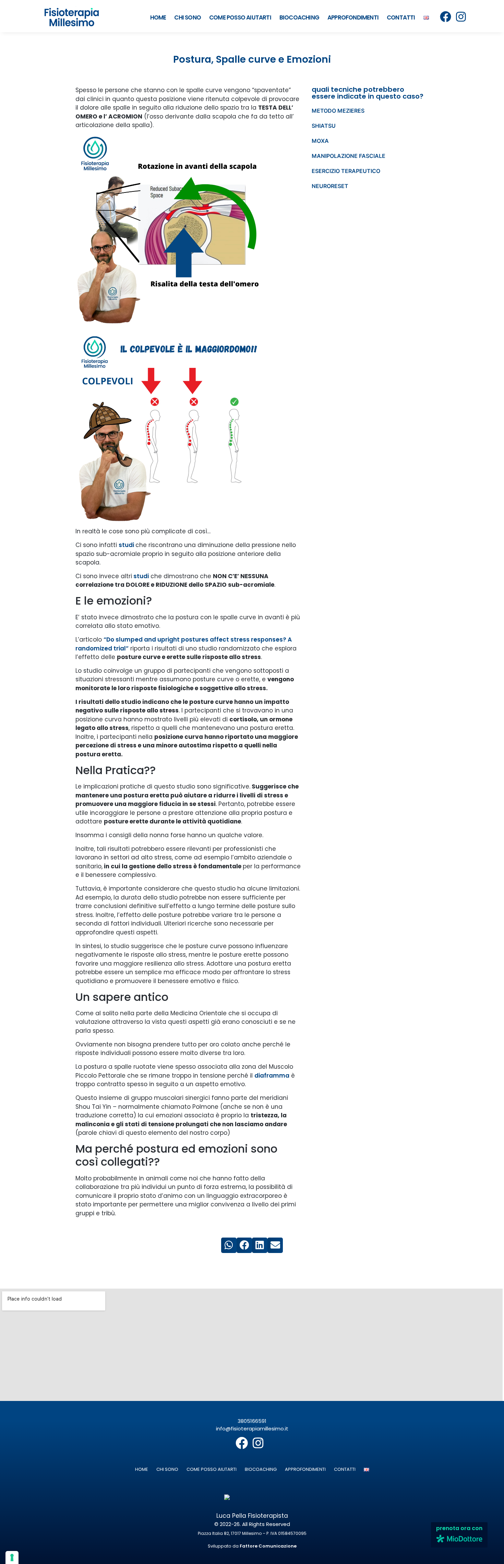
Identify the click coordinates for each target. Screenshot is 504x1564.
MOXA (320, 140)
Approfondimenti (353, 17)
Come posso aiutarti (240, 17)
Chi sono (187, 17)
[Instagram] (461, 16)
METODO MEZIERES (338, 110)
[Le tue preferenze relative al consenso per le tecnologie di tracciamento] (12, 1557)
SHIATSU (324, 125)
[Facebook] (445, 16)
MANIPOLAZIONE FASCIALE (348, 155)
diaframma (271, 1075)
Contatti (401, 17)
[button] (229, 1245)
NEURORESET (330, 186)
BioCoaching (299, 17)
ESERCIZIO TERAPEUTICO (346, 170)
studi (127, 545)
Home (158, 17)
